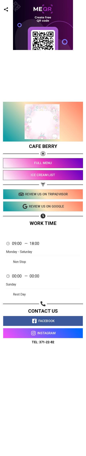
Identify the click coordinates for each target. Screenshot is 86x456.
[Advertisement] (43, 93)
